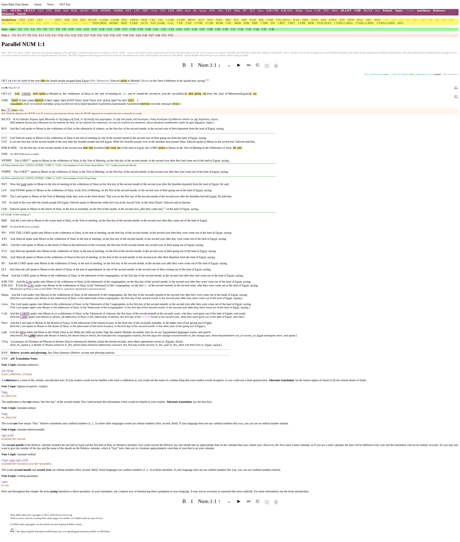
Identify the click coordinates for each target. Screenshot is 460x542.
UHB (357, 10)
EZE (323, 19)
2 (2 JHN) (364, 23)
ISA (236, 19)
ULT (40, 10)
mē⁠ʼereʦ (155, 104)
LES (401, 20)
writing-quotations (27, 475)
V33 (105, 35)
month (140, 93)
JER (261, 19)
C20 (148, 29)
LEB (171, 10)
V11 (34, 35)
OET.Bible (105, 531)
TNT (326, 10)
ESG (408, 20)
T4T (162, 10)
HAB (253, 19)
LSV (137, 10)
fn (29, 159)
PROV (192, 19)
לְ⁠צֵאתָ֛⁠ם (39, 100)
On (21, 147)
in (60, 93)
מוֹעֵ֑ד (85, 100)
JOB (67, 19)
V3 (14, 35)
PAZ (24, 23)
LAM (269, 19)
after (42, 80)
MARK (113, 23)
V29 (92, 35)
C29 (217, 29)
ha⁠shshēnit (133, 104)
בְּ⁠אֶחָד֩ (78, 100)
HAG (360, 19)
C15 (109, 29)
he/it (35, 93)
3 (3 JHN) (385, 23)
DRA (220, 10)
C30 (225, 29)
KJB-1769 (272, 10)
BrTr (377, 10)
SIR (3, 23)
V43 (138, 35)
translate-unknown (27, 364)
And (17, 93)
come (113, 147)
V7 (24, 35)
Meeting (197, 147)
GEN (22, 19)
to (48, 93)
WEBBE (105, 10)
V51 (164, 35)
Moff (187, 10)
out (204, 93)
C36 (271, 29)
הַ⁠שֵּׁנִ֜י (63, 100)
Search (21, 13)
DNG (415, 20)
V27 (86, 35)
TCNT (154, 10)
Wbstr (260, 10)
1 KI (152, 19)
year (37, 80)
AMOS (134, 19)
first (30, 147)
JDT (437, 20)
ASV (212, 10)
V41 (131, 35)
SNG (210, 19)
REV (401, 23)
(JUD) (324, 23)
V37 (118, 35)
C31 (233, 29)
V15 (47, 35)
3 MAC (75, 23)
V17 (54, 35)
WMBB (118, 10)
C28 (210, 29)
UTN (4, 358)
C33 (248, 29)
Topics (399, 10)
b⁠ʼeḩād (82, 104)
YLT (228, 10)
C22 (163, 29)
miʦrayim (166, 104)
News (50, 4)
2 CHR (181, 19)
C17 (125, 29)
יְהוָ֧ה (124, 100)
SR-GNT (346, 10)
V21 (67, 35)
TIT (272, 23)
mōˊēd (73, 104)
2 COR (209, 23)
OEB (95, 10)
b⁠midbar (48, 104)
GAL (171, 23)
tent (194, 80)
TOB (430, 20)
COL (229, 23)
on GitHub (76, 518)
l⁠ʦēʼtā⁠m (145, 104)
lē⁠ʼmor (175, 104)
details (46, 524)
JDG (83, 19)
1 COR (198, 23)
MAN (46, 23)
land (220, 93)
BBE (179, 10)
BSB (57, 10)
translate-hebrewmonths (30, 429)
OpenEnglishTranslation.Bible (81, 531)
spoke (123, 80)
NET (128, 10)
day (125, 93)
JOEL (219, 19)
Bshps (299, 10)
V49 (157, 35)
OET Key (65, 4)
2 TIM (301, 23)
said (239, 147)
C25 (186, 29)
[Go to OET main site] (13, 531)
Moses (172, 147)
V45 (144, 35)
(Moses (145, 80)
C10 (71, 29)
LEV (40, 19)
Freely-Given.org (64, 515)
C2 (20, 29)
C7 (51, 29)
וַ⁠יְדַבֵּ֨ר (131, 100)
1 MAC (55, 23)
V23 (73, 35)
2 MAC (65, 23)
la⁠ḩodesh (93, 104)
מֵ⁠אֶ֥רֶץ (30, 100)
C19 (140, 29)
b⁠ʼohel (65, 104)
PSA (124, 19)
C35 (264, 29)
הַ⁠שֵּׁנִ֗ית (48, 100)
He (234, 147)
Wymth (202, 10)
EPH (246, 23)
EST (342, 19)
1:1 (2, 165)
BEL (38, 23)
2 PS (422, 20)
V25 (79, 35)
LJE (17, 23)
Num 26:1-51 (14, 88)
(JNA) (283, 19)
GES (393, 20)
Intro (12, 29)
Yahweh (115, 80)
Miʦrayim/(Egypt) (238, 93)
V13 (41, 35)
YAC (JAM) (158, 23)
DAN (314, 19)
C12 (86, 29)
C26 (194, 29)
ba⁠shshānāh (119, 104)
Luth (4, 332)
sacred (187, 80)
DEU (58, 19)
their (190, 93)
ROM (219, 23)
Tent (186, 147)
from (209, 93)
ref (207, 80)
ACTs (144, 23)
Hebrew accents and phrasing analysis (92, 352)
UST (49, 10)
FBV (145, 10)
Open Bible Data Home (14, 4)
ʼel (31, 104)
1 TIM (264, 23)
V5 (19, 35)
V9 (29, 35)
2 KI (160, 19)
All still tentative (450, 74)
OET (4, 10)
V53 (170, 35)
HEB (311, 23)
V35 (112, 35)
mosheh (38, 104)
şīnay (57, 104)
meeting (113, 93)
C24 (179, 29)
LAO (386, 20)
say (255, 93)
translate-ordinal (26, 407)
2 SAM (115, 19)
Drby (237, 10)
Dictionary (7, 13)
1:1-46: (4, 88)
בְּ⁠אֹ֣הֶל (92, 100)
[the (91, 147)
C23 (171, 29)
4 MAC (85, 23)
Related (387, 10)
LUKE (134, 23)
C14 (101, 29)
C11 (78, 29)
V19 (60, 35)
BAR (10, 23)
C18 (132, 29)
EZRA (333, 19)
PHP (254, 23)
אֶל (119, 100)
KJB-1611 (287, 10)
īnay (88, 93)
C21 (155, 29)
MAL (377, 19)
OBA (305, 19)
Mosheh (135, 80)
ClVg (4, 341)
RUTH (92, 19)
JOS (74, 19)
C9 (64, 29)
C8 (57, 29)
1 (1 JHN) (343, 23)
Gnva (308, 10)
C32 (240, 29)
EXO (31, 19)
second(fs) (178, 93)
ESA (444, 20)
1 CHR (170, 19)
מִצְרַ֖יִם (23, 100)
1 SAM (103, 19)
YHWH (26, 93)
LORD (154, 147)
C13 (94, 29)
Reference (439, 10)
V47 (151, 35)
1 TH (180, 23)
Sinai (160, 80)
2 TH (188, 23)
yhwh (26, 104)
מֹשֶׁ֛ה (114, 100)
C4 (32, 29)
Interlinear (423, 10)
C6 (45, 29)
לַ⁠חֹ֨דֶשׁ (70, 100)
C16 (117, 29)
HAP (4, 352)
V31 (99, 35)
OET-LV (29, 10)
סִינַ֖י (99, 100)
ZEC (369, 19)
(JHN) (99, 23)
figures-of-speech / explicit (32, 386)
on (119, 93)
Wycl (335, 10)
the (64, 93)
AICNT (84, 10)
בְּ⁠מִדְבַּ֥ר (106, 100)
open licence (97, 518)
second (153, 93)
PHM (237, 23)
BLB (74, 10)
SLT (252, 10)
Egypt (85, 80)
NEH (351, 19)
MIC (228, 19)
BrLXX (368, 10)
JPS (194, 10)
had (107, 147)
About (37, 4)
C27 (202, 29)
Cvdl (317, 10)
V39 (125, 35)
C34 (256, 29)
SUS (31, 23)
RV (245, 10)
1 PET (281, 23)
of (82, 93)
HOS (144, 19)
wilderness (170, 80)
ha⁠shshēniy (105, 104)
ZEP (244, 19)
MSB (65, 10)
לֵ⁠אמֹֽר (14, 100)
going (197, 93)
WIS (451, 20)
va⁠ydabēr (17, 104)
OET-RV (15, 10)
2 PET (291, 23)
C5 (39, 29)
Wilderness (216, 147)
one (130, 93)
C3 (26, 29)
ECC (201, 19)
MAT (124, 23)
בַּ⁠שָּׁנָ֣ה (56, 100)
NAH (296, 19)
